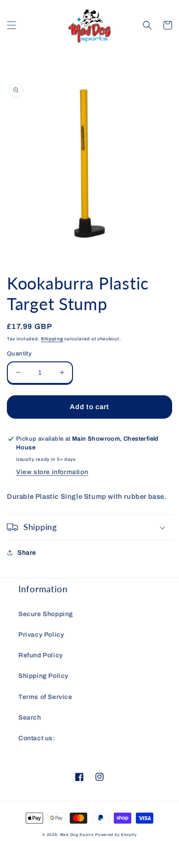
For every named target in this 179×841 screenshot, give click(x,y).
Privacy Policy (41, 634)
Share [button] (26, 552)
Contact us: (37, 738)
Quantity (19, 353)
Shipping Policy (43, 675)
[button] (11, 25)
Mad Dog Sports (77, 835)
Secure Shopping (45, 614)
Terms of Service (45, 697)
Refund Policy (40, 655)
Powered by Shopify (116, 835)
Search (29, 717)
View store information (52, 472)
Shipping (52, 338)
